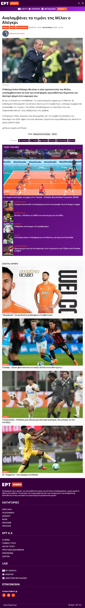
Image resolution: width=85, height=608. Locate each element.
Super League (20, 202)
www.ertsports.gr (10, 605)
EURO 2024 (7, 509)
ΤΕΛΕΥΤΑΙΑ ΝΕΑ (11, 147)
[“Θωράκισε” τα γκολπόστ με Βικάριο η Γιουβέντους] (42, 289)
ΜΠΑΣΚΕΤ (6, 516)
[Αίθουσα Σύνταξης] (5, 33)
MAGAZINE (6, 522)
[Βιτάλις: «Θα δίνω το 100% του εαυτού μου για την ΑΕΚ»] (8, 217)
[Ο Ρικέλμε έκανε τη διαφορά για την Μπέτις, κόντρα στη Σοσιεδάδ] (8, 239)
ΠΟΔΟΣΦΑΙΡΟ (22, 27)
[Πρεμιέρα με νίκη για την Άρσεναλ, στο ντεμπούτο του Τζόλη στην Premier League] (8, 250)
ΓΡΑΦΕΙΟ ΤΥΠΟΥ (9, 543)
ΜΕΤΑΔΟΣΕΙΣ (50, 9)
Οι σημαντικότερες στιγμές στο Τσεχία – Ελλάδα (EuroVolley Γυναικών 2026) (41, 197)
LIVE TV (24, 9)
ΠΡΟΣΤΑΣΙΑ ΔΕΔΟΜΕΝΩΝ (13, 550)
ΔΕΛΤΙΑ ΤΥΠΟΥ (8, 546)
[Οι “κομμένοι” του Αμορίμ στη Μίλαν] (42, 449)
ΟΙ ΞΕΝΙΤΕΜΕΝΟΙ (20, 246)
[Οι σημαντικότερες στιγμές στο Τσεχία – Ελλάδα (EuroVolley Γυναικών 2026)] (42, 172)
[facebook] (4, 595)
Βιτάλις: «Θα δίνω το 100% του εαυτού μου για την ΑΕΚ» (38, 215)
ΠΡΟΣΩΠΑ (6, 526)
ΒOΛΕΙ (6, 194)
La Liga (17, 235)
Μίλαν (54, 134)
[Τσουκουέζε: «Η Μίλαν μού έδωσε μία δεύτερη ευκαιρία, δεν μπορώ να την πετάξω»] (42, 394)
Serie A (6, 27)
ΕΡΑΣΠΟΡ (36, 9)
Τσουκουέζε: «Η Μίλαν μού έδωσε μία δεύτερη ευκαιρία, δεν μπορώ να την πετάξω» (38, 421)
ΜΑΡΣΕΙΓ (17, 224)
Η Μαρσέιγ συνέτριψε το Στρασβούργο (31, 226)
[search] (83, 3)
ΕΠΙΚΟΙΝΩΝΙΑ (7, 553)
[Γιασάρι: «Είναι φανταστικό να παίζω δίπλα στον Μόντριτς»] (42, 342)
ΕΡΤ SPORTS (10, 570)
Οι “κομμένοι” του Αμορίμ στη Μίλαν (20, 474)
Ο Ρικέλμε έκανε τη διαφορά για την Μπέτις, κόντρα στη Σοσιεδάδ (43, 237)
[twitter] (13, 595)
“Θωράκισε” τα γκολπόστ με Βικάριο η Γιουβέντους (27, 315)
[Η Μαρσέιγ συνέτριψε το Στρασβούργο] (8, 228)
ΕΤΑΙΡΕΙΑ (6, 540)
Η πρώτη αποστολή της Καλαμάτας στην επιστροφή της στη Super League (47, 204)
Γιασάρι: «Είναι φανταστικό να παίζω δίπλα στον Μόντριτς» (32, 367)
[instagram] (8, 595)
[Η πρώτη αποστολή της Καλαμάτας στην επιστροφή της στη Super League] (8, 206)
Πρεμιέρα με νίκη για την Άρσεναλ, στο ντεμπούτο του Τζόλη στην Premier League (47, 249)
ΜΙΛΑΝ (12, 27)
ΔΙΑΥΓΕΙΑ (6, 556)
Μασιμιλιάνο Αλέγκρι (41, 134)
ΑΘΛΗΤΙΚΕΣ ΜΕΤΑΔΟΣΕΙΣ (16, 578)
